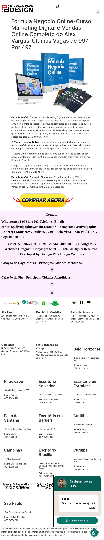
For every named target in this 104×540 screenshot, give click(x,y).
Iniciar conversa (80, 520)
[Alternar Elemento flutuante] (94, 533)
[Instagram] (57, 6)
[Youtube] (89, 302)
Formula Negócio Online (24, 177)
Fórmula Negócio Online (26, 142)
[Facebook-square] (81, 302)
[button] (98, 12)
